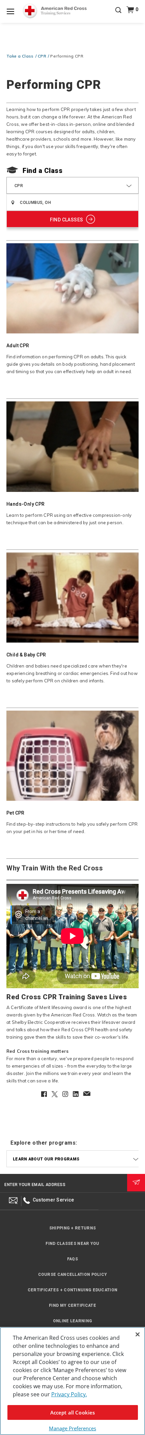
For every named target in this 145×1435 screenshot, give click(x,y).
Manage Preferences (72, 1428)
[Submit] (136, 1182)
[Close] (137, 1334)
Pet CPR (15, 813)
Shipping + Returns (72, 1228)
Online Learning (72, 1321)
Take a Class (20, 56)
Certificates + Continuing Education (73, 1290)
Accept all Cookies (72, 1412)
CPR (42, 56)
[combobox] (72, 185)
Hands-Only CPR (25, 504)
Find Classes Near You (72, 1243)
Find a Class (42, 171)
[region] (72, 1381)
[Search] (118, 15)
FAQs (72, 1259)
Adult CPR (17, 345)
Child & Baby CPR (26, 654)
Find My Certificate (72, 1305)
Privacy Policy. (69, 1394)
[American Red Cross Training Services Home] (55, 11)
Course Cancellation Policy (72, 1274)
